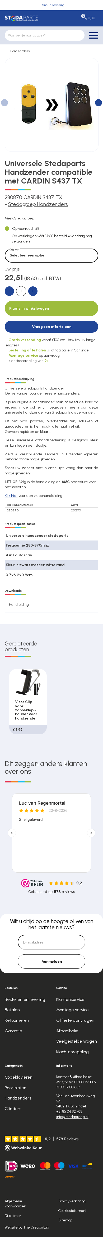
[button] (98, 102)
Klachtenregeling (72, 1051)
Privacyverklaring (72, 1201)
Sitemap (65, 1220)
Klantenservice (70, 999)
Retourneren (17, 1020)
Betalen (12, 1009)
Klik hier (11, 495)
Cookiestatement (72, 1210)
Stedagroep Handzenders (38, 204)
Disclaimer (13, 1215)
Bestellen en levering (25, 999)
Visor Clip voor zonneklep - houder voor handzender (26, 710)
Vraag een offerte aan (51, 326)
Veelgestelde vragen (76, 1041)
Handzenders (20, 51)
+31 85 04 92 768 (69, 1111)
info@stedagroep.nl (72, 1117)
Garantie (13, 1030)
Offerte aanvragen (75, 1020)
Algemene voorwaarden (15, 1203)
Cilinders (13, 1108)
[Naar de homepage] (21, 18)
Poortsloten (15, 1087)
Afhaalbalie (67, 1030)
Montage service (72, 1009)
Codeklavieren (18, 1077)
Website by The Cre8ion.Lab (27, 1227)
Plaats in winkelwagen (29, 308)
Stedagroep (24, 218)
